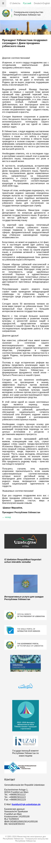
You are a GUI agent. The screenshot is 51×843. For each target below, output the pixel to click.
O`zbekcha (15, 3)
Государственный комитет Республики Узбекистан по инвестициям (25, 753)
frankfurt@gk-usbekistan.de (26, 804)
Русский (27, 3)
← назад (6, 517)
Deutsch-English (42, 3)
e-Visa (25, 546)
